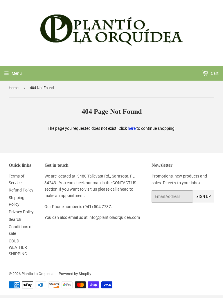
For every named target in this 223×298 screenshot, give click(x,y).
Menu (17, 73)
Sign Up (204, 196)
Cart (214, 73)
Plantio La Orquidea (37, 274)
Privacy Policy (21, 212)
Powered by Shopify (75, 274)
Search (15, 219)
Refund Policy (21, 190)
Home (14, 88)
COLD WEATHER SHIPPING (18, 247)
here (132, 128)
